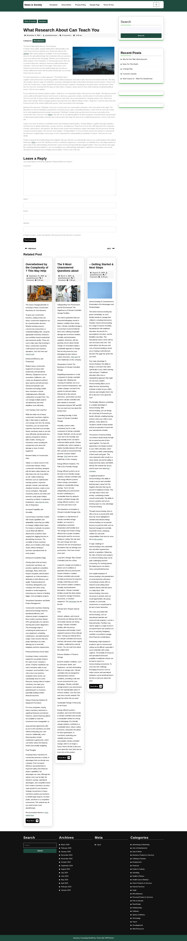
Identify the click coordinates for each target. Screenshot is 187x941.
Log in (99, 844)
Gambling (135, 873)
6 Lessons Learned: (130, 74)
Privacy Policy (80, 5)
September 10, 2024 (36, 276)
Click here (74, 357)
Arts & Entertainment (139, 848)
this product (98, 539)
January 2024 (66, 890)
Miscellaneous (39, 41)
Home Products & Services (142, 883)
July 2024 (64, 873)
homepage (73, 601)
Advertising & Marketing (140, 844)
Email (25, 211)
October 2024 (66, 862)
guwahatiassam (51, 35)
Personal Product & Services (142, 897)
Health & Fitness (138, 876)
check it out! (30, 354)
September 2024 (67, 866)
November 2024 (66, 859)
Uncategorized (137, 925)
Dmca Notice (66, 5)
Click (33, 142)
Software (135, 911)
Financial (135, 866)
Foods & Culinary (138, 869)
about (50, 114)
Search (126, 22)
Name (26, 199)
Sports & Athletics (138, 915)
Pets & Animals (137, 901)
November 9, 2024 (33, 35)
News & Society (33, 4)
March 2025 (65, 844)
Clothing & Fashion (139, 859)
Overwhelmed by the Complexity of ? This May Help (37, 267)
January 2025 (66, 851)
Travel (134, 922)
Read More (32, 821)
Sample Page (95, 5)
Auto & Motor (137, 851)
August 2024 (65, 869)
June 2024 (64, 876)
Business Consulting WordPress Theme (87, 938)
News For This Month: (130, 64)
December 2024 (66, 855)
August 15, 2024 (99, 273)
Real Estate (136, 904)
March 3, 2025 (66, 276)
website (26, 54)
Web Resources (138, 929)
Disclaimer (54, 5)
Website (26, 223)
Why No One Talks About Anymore (135, 59)
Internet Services (138, 887)
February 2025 (66, 848)
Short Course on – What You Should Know (137, 79)
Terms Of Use (108, 5)
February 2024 (66, 887)
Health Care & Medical (140, 880)
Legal (134, 890)
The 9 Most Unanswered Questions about (67, 267)
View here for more (42, 502)
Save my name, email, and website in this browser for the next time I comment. (53, 235)
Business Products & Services (143, 855)
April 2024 (64, 883)
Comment (27, 166)
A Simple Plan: (128, 69)
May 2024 (64, 880)
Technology (136, 918)
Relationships (137, 908)
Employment (136, 862)
